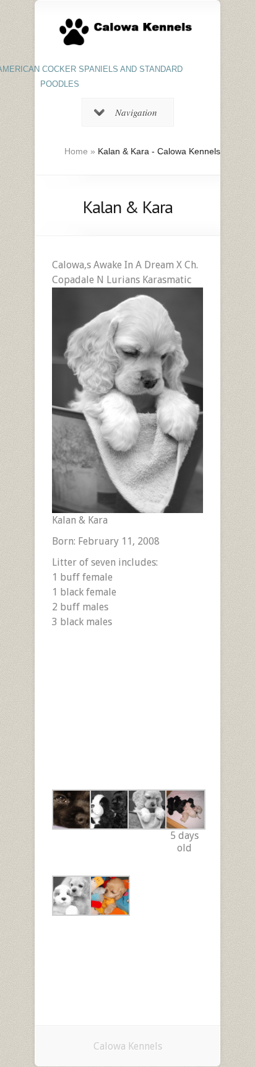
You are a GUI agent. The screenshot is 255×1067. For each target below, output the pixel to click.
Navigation (136, 112)
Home (76, 151)
